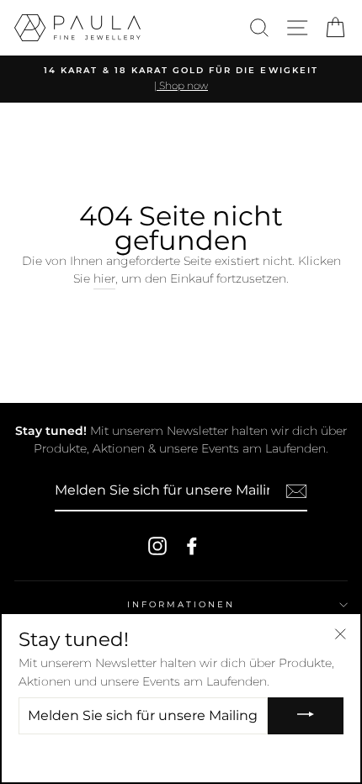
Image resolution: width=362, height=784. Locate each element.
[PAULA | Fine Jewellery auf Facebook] (192, 546)
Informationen (181, 604)
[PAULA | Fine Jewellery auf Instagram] (157, 546)
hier (104, 278)
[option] (181, 79)
